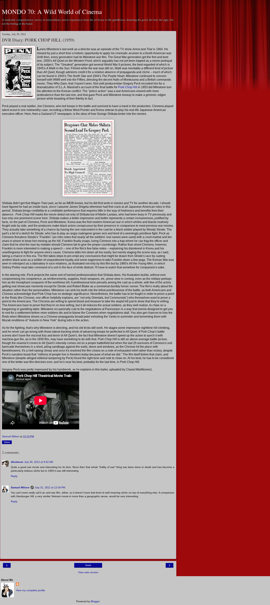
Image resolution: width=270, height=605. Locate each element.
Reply (14, 476)
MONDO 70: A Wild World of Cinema (52, 11)
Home (88, 565)
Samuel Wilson (20, 487)
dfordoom (17, 461)
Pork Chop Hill (127, 87)
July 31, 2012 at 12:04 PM (50, 487)
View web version (88, 572)
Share (7, 442)
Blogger (95, 601)
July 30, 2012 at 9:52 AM (38, 461)
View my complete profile (30, 590)
